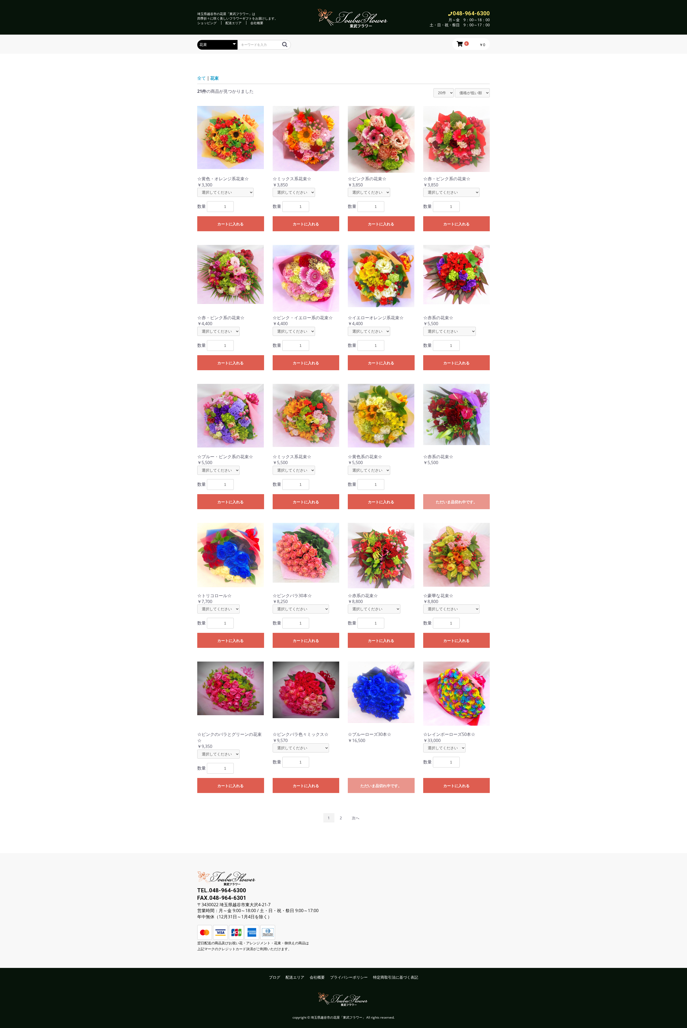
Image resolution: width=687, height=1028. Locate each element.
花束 (214, 78)
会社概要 (256, 23)
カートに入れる (230, 224)
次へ (355, 817)
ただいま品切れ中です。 (456, 502)
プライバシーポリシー (349, 977)
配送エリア (233, 23)
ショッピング (207, 23)
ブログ (274, 977)
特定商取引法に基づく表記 (395, 977)
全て (201, 78)
